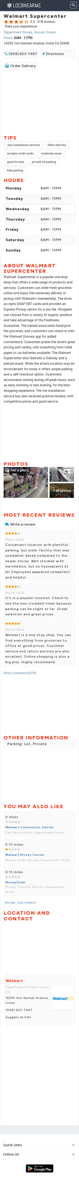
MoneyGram (15, 882)
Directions (54, 53)
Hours (8, 37)
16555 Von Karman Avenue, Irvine (27, 1000)
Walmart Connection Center (29, 827)
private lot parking (44, 162)
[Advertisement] (39, 102)
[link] (26, 482)
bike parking (15, 170)
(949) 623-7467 (22, 53)
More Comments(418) (20, 673)
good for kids (15, 162)
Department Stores (18, 32)
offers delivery (56, 145)
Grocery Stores (44, 32)
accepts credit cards (20, 153)
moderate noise (51, 153)
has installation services (23, 145)
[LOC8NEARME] (23, 5)
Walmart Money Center (25, 855)
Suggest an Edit (18, 1017)
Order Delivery (22, 66)
